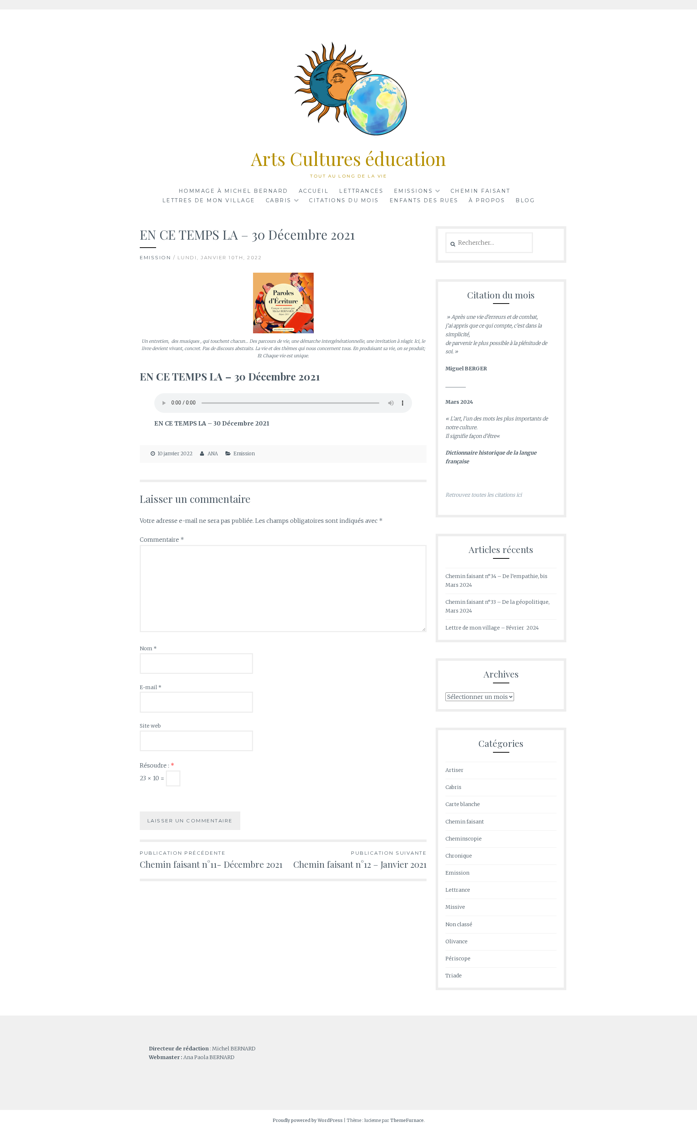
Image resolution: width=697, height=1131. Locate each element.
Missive (455, 907)
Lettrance (457, 890)
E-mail (151, 687)
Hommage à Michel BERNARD (233, 191)
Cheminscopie (463, 838)
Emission (155, 257)
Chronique (458, 856)
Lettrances (361, 191)
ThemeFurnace (407, 1120)
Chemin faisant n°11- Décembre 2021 (211, 860)
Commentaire (162, 539)
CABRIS (279, 200)
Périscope (457, 958)
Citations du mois (344, 200)
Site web (150, 726)
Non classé (458, 924)
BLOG (525, 200)
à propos (487, 200)
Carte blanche (462, 804)
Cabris (453, 787)
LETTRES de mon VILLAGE (208, 200)
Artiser (454, 770)
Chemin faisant (480, 191)
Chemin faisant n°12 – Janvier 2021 (360, 860)
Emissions (413, 191)
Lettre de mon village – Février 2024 (492, 628)
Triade (453, 975)
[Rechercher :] (489, 243)
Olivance (456, 941)
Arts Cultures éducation (348, 158)
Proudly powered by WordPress (308, 1120)
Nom (148, 648)
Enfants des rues (424, 200)
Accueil (314, 191)
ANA (213, 454)
